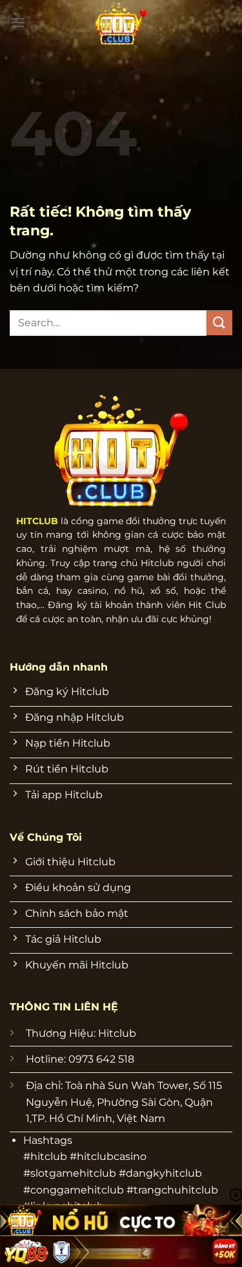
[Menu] (17, 22)
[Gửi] (219, 322)
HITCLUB (37, 521)
